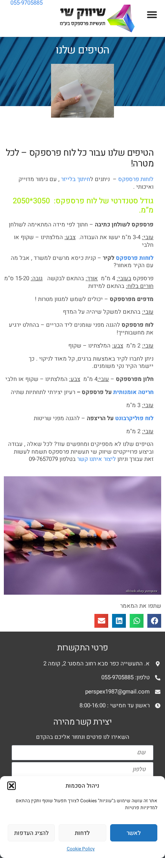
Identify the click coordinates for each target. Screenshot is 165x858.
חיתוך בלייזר (75, 179)
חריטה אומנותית (133, 392)
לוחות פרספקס (135, 179)
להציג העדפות (31, 833)
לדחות (82, 833)
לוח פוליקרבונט (134, 418)
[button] (11, 786)
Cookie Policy (81, 848)
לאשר (134, 833)
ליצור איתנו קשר (96, 459)
